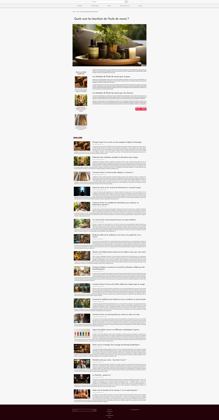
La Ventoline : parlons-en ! (101, 375)
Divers (140, 5)
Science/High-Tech (125, 5)
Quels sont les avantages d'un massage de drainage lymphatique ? (116, 345)
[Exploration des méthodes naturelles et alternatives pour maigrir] (81, 100)
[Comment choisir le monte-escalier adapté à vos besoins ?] (81, 119)
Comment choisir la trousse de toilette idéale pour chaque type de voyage (118, 284)
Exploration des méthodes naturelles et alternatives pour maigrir (115, 157)
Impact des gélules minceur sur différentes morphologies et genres (115, 330)
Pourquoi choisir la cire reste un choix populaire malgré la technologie (81, 90)
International (95, 5)
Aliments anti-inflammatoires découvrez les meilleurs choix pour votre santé (119, 252)
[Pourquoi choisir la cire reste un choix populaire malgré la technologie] (81, 82)
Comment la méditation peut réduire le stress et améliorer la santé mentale (119, 299)
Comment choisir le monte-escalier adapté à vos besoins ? (81, 128)
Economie (79, 5)
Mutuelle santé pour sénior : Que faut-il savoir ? (109, 360)
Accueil (74, 11)
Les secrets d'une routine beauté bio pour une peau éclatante (114, 220)
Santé (109, 5)
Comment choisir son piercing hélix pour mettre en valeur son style (115, 314)
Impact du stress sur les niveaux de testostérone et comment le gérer (116, 187)
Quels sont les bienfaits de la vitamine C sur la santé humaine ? (115, 390)
